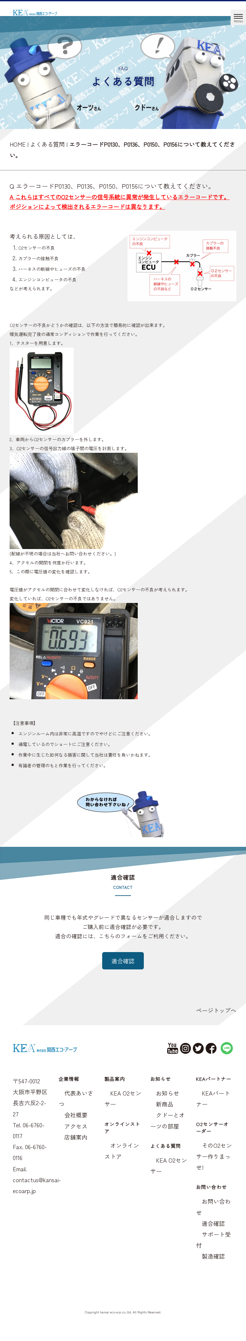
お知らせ (167, 1093)
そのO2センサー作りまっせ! (214, 1156)
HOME (18, 144)
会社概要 (75, 1115)
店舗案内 (75, 1137)
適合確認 (123, 961)
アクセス (75, 1126)
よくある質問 (47, 144)
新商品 (164, 1104)
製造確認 (213, 1256)
